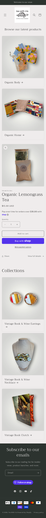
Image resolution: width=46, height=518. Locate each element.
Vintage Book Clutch (17, 435)
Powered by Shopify (24, 512)
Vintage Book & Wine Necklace (17, 381)
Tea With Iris (12, 512)
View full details (34, 256)
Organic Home (13, 135)
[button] (5, 15)
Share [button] (6, 256)
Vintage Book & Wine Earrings (22, 324)
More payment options (23, 247)
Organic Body (12, 82)
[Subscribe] (38, 473)
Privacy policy (39, 512)
